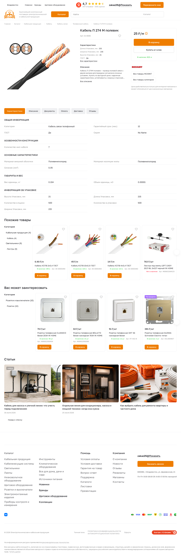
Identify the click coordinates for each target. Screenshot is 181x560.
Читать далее (14, 552)
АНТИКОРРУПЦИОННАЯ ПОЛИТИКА (104, 534)
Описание (33, 111)
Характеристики (14, 111)
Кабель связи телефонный (61, 126)
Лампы (8, 472)
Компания (119, 453)
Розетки (12, 306)
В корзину (154, 42)
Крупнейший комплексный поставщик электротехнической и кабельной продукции (33, 14)
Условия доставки (91, 463)
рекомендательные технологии (55, 542)
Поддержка (87, 477)
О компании (120, 459)
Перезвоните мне (152, 5)
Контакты (118, 481)
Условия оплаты (90, 459)
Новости (118, 463)
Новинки (44, 484)
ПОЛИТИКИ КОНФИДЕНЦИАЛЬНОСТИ (104, 531)
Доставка (78, 111)
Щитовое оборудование (18, 485)
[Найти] (160, 14)
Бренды (43, 490)
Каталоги (86, 481)
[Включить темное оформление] (169, 5)
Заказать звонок (155, 464)
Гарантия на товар (91, 468)
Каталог (9, 453)
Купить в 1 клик (154, 50)
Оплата (64, 111)
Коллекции (45, 501)
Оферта (127, 532)
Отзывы (92, 111)
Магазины (118, 477)
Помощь (85, 453)
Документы (49, 111)
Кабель (12, 238)
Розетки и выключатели (20, 300)
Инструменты (47, 459)
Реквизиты (119, 472)
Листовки (86, 486)
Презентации (88, 490)
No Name (142, 132)
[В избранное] (119, 36)
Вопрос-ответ (89, 472)
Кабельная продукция (18, 232)
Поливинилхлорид (147, 161)
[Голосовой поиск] (155, 14)
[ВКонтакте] (6, 515)
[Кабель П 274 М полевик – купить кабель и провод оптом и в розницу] (39, 63)
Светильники (14, 243)
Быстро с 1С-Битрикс (162, 532)
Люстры (12, 249)
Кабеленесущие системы (19, 463)
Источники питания (50, 479)
